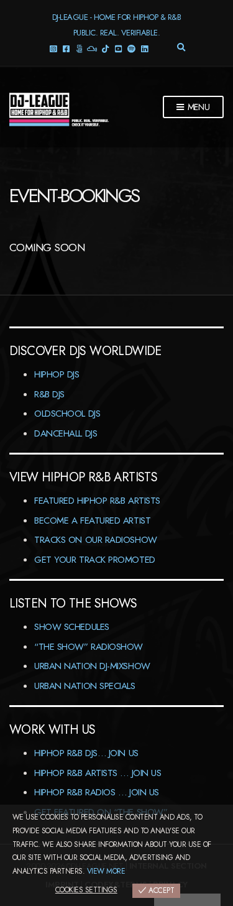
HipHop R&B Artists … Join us (97, 773)
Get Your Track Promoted (94, 559)
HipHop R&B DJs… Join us (86, 753)
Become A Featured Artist (92, 520)
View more (106, 871)
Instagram (52, 48)
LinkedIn (144, 48)
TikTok (105, 48)
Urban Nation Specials (84, 686)
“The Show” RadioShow (88, 647)
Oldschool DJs (67, 413)
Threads (79, 48)
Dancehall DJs (65, 433)
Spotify (131, 48)
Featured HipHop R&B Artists (97, 500)
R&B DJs (49, 394)
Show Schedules (71, 627)
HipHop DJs (57, 374)
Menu (197, 107)
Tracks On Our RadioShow (95, 540)
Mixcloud (92, 48)
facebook (66, 48)
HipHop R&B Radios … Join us (96, 792)
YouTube (118, 48)
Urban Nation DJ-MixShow (92, 666)
